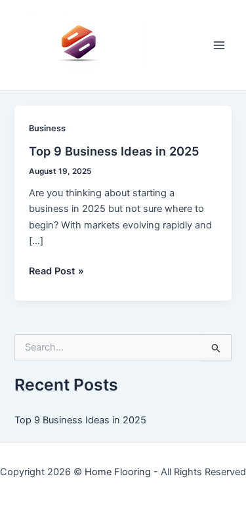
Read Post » (56, 272)
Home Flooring (118, 472)
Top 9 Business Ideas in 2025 (114, 151)
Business (47, 128)
